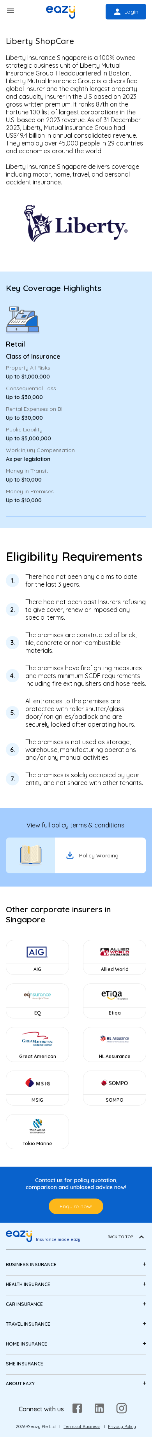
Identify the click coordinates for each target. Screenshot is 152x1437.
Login (131, 11)
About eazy (20, 1383)
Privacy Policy (122, 1426)
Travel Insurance (28, 1324)
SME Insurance (24, 1364)
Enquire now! (76, 1206)
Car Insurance (24, 1304)
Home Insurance (26, 1344)
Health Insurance (28, 1284)
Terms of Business (82, 1426)
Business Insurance (31, 1264)
